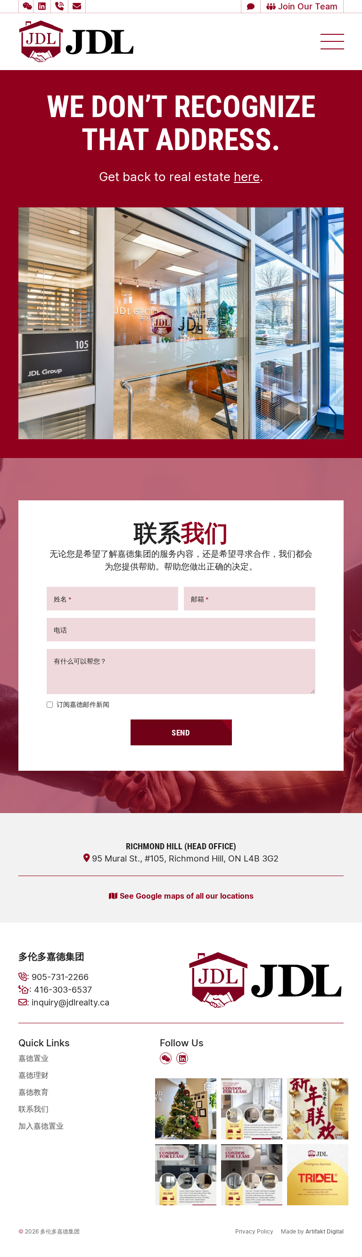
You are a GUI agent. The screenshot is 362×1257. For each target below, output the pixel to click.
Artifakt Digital (324, 1231)
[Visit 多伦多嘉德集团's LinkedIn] (43, 6)
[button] (25, 6)
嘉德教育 (33, 1092)
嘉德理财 (33, 1075)
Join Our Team (306, 6)
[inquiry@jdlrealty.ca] (78, 6)
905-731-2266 (60, 977)
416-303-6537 (63, 989)
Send (181, 732)
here (247, 176)
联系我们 (33, 1109)
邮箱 (200, 598)
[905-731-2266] (60, 6)
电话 (60, 629)
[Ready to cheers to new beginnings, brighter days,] (185, 1108)
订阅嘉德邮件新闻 (83, 704)
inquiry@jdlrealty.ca (70, 1002)
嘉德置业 (33, 1058)
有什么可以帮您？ (80, 660)
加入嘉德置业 (41, 1126)
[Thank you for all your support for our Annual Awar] (317, 1174)
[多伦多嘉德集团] (76, 40)
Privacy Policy (254, 1231)
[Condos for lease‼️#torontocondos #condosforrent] (251, 1108)
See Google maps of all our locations (187, 895)
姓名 (63, 598)
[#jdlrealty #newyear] (317, 1108)
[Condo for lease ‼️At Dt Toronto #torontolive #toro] (185, 1174)
